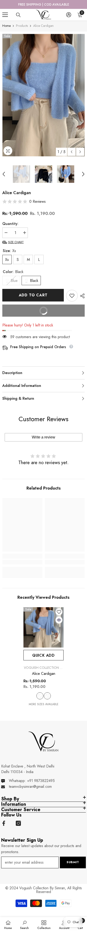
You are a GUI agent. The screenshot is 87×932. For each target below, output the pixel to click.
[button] (72, 152)
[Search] (18, 15)
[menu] (5, 15)
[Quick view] (58, 620)
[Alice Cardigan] (43, 627)
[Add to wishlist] (58, 611)
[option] (43, 4)
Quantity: (10, 223)
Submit (73, 862)
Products (22, 25)
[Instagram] (18, 823)
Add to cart (33, 295)
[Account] (69, 15)
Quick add (43, 655)
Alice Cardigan (43, 673)
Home (6, 25)
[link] (72, 295)
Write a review (43, 437)
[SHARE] (81, 295)
